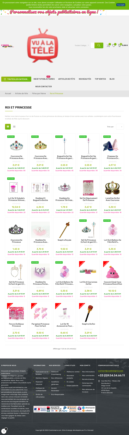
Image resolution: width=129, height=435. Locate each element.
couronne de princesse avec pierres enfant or (40, 157)
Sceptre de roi (88, 324)
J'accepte (121, 5)
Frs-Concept (88, 430)
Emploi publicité (72, 385)
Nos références (56, 378)
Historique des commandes (87, 384)
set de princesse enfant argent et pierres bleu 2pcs (88, 241)
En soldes (70, 382)
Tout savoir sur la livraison (42, 373)
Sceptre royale (64, 240)
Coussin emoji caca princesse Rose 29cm (112, 283)
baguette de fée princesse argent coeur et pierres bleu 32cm (64, 157)
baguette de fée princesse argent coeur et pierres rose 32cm (88, 157)
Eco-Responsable (57, 394)
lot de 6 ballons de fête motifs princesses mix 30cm (112, 241)
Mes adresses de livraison (88, 391)
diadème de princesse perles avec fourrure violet (40, 283)
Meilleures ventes (73, 372)
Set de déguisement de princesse (88, 199)
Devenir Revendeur (55, 389)
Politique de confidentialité (41, 389)
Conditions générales (55, 383)
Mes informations (88, 372)
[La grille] (8, 127)
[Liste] (14, 127)
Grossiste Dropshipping (56, 373)
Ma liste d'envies (88, 379)
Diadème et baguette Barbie (40, 199)
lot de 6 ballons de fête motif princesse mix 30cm (64, 283)
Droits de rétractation (40, 396)
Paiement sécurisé (39, 383)
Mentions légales (42, 378)
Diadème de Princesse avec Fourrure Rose (40, 241)
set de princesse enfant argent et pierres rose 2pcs (16, 283)
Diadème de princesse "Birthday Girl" (64, 199)
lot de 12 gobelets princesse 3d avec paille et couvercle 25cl (16, 199)
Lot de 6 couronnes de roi (88, 283)
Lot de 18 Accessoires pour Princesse (64, 325)
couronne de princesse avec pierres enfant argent (16, 157)
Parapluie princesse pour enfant (40, 325)
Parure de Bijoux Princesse (16, 325)
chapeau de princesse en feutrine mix (112, 157)
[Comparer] (108, 45)
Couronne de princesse (16, 241)
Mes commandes (88, 375)
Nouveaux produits (70, 377)
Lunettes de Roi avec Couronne (113, 199)
